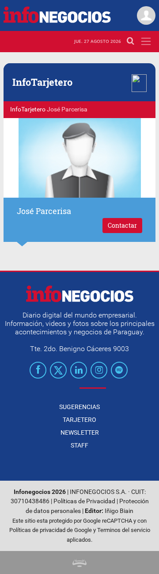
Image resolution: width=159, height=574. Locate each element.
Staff (79, 445)
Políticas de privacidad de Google (50, 530)
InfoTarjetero (27, 109)
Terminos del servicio (123, 530)
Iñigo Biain (119, 511)
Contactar (122, 225)
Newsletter (80, 432)
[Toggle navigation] (146, 41)
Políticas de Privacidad (84, 501)
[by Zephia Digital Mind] (79, 562)
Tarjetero (79, 419)
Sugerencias (79, 406)
